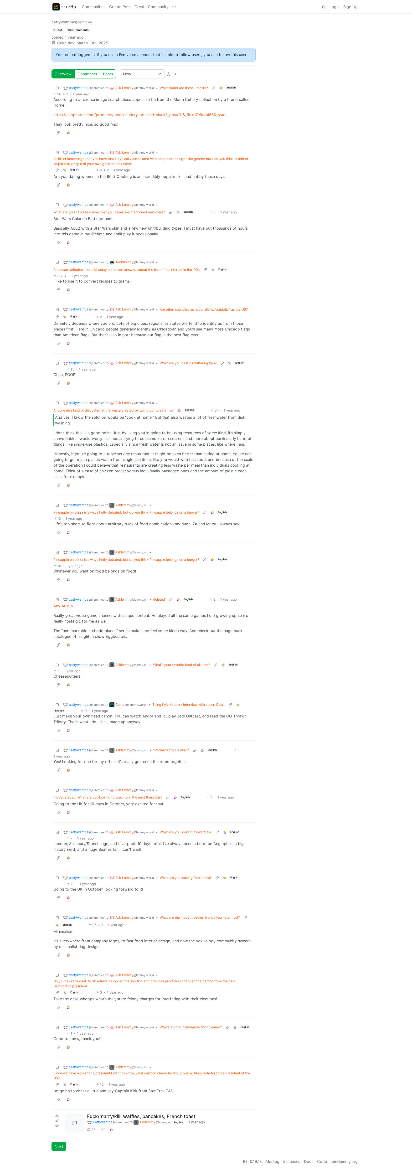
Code (322, 1161)
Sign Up (350, 6)
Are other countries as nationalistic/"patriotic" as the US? (204, 309)
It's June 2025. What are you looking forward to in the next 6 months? (107, 797)
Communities (93, 6)
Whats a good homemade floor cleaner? (191, 1027)
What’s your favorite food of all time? (181, 665)
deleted (159, 599)
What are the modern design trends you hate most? (200, 917)
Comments (87, 74)
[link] (221, 88)
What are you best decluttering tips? (188, 363)
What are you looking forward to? (185, 832)
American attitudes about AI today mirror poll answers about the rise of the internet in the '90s (126, 270)
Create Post (120, 6)
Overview (63, 74)
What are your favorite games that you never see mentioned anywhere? (109, 212)
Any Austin (63, 605)
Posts (108, 74)
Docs (308, 1161)
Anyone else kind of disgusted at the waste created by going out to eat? (109, 410)
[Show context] (213, 88)
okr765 (68, 7)
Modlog (272, 1161)
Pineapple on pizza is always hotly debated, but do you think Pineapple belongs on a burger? (126, 512)
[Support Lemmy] (174, 6)
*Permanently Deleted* (171, 750)
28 (94, 1130)
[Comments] (74, 1123)
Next (59, 1146)
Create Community (151, 6)
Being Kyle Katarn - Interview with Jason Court (188, 704)
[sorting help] (168, 74)
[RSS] (176, 74)
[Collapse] (57, 88)
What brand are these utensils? (184, 88)
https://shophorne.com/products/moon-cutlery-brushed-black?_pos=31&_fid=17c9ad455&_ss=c (140, 114)
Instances (291, 1161)
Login (335, 6)
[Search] (324, 6)
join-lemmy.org (344, 1161)
